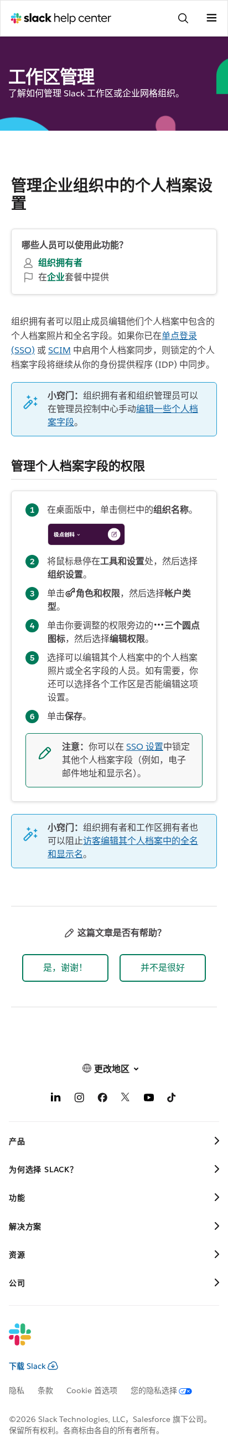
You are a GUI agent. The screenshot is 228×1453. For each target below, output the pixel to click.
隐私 (16, 1390)
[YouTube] (149, 1099)
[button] (65, 968)
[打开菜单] (211, 18)
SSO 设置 (144, 747)
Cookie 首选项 (91, 1390)
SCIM (59, 350)
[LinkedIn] (56, 1099)
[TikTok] (172, 1099)
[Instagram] (79, 1099)
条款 (45, 1390)
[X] (126, 1099)
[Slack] (105, 1341)
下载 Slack (27, 1366)
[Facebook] (102, 1099)
